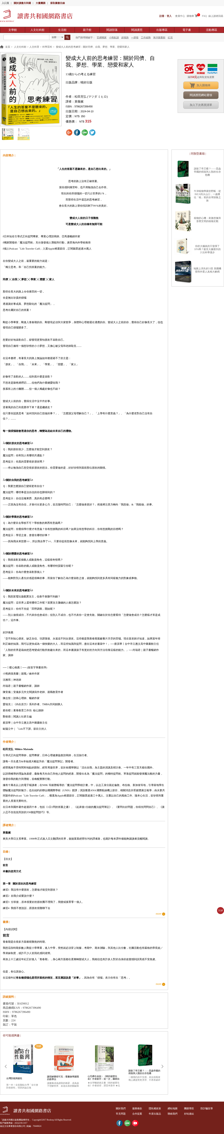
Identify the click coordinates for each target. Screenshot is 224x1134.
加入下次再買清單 (201, 104)
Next (162, 1066)
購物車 (190, 16)
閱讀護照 (136, 29)
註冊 (161, 16)
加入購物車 (204, 85)
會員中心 (180, 16)
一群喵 (134, 37)
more (158, 913)
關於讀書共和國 (22, 3)
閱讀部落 (112, 29)
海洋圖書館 (159, 37)
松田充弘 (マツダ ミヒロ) (91, 96)
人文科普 (34, 47)
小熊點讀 (114, 37)
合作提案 (137, 1113)
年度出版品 (155, 1113)
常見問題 (121, 1113)
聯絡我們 (172, 1113)
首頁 (7, 47)
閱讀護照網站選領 (201, 95)
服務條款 (137, 1108)
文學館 (12, 29)
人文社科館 (37, 29)
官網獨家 (102, 37)
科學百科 (47, 47)
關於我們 (121, 1108)
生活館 (62, 29)
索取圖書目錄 (57, 3)
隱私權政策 (155, 1108)
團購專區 (189, 1108)
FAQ (204, 16)
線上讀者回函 (215, 16)
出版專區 (161, 29)
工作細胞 (146, 37)
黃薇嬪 (79, 101)
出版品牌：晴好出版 (79, 82)
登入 (169, 16)
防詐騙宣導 (207, 1108)
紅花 (170, 37)
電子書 (187, 29)
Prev (5, 1066)
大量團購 (41, 3)
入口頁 (5, 3)
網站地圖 (172, 1108)
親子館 (87, 29)
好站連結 (189, 1113)
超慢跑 (125, 37)
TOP (220, 910)
